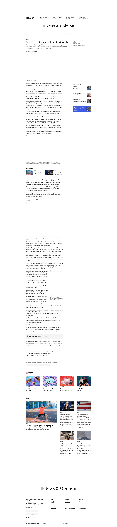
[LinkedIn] (30, 517)
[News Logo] (58, 26)
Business (34, 34)
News (28, 34)
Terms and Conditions (56, 507)
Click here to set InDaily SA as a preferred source (39, 353)
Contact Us (82, 507)
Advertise (53, 508)
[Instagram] (28, 517)
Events (53, 34)
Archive (67, 507)
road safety (48, 362)
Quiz (59, 34)
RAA (44, 362)
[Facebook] (26, 517)
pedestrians (39, 362)
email (32, 327)
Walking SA (54, 362)
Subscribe (72, 34)
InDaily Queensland (70, 508)
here (41, 322)
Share (31, 365)
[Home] (32, 18)
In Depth (47, 34)
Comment (44, 365)
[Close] (115, 522)
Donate (64, 34)
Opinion (40, 34)
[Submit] (61, 336)
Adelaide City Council (31, 362)
